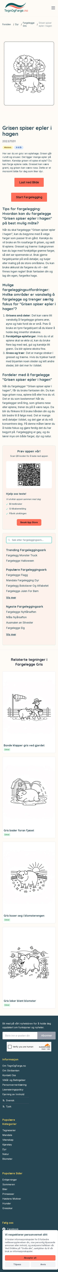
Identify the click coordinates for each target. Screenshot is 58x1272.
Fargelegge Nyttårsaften (21, 611)
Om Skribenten (10, 1070)
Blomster (7, 1158)
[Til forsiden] (15, 8)
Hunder (6, 1203)
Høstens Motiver (11, 1198)
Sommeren (8, 1184)
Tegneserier (9, 1130)
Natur (5, 1154)
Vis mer (11, 597)
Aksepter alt (30, 1258)
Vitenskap (7, 1139)
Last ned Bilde (29, 182)
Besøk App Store (29, 522)
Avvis (43, 1264)
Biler (4, 1189)
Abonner (46, 1035)
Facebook (12, 1229)
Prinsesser (8, 1193)
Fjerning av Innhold (13, 1094)
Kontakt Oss (9, 1075)
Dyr (17, 24)
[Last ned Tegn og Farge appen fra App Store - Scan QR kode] (29, 475)
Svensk (10, 1100)
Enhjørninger (9, 1179)
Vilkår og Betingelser (14, 1080)
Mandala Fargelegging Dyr (22, 580)
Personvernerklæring (14, 1084)
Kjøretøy (7, 1144)
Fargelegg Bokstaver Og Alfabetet (27, 585)
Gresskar (7, 1208)
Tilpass (17, 1264)
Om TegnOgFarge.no (14, 1065)
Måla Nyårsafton (16, 617)
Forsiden (6, 24)
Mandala (7, 1135)
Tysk (8, 1106)
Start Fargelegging (29, 197)
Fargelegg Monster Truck (21, 555)
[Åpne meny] (53, 8)
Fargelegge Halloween (20, 560)
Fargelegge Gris (29, 24)
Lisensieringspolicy (12, 1089)
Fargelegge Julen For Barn (22, 591)
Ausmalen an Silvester (19, 622)
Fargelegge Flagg (17, 575)
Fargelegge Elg (15, 627)
